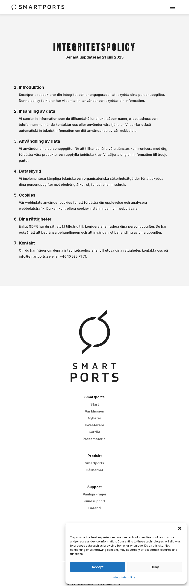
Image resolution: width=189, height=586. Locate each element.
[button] (179, 528)
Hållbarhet (94, 470)
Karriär (94, 432)
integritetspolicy (124, 577)
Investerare (94, 425)
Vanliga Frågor (94, 494)
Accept (97, 567)
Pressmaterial (94, 439)
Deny (155, 567)
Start (94, 404)
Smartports (94, 463)
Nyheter (94, 418)
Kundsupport (94, 501)
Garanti (94, 508)
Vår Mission (94, 411)
